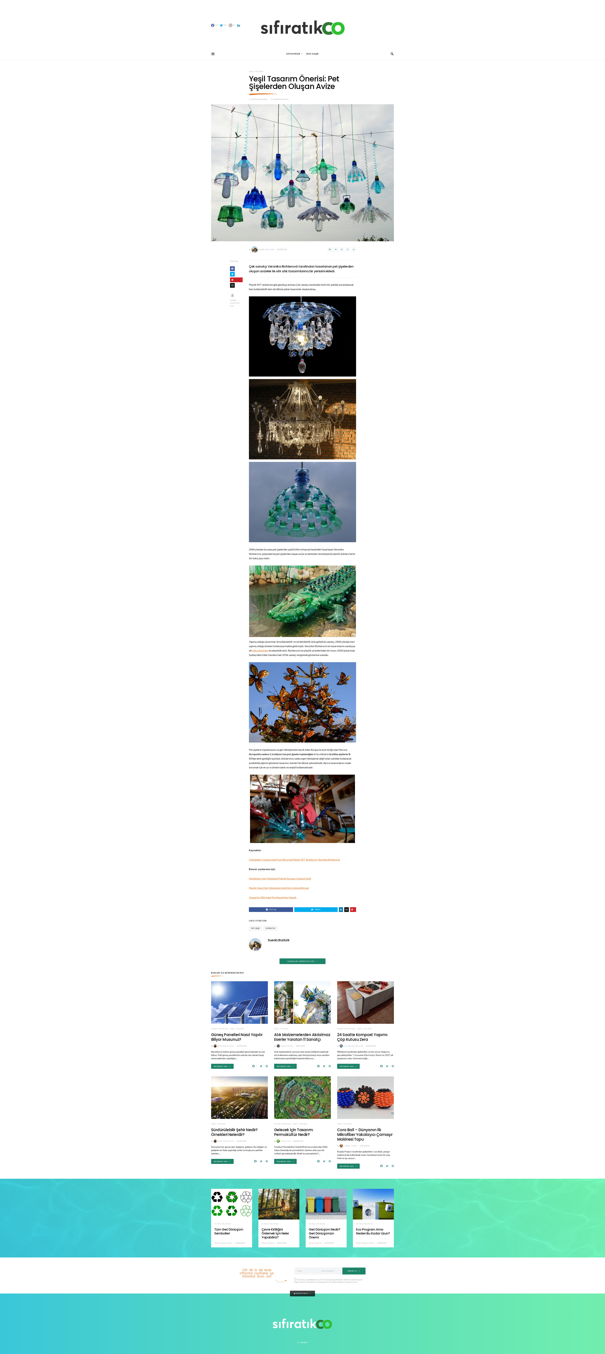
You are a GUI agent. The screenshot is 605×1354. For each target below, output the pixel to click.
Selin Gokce (286, 1046)
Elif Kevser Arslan (353, 1046)
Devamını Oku (221, 1066)
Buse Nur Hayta (225, 1046)
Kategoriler (293, 53)
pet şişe (255, 928)
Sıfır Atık (285, 1141)
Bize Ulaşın (312, 53)
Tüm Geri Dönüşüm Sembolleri (228, 1231)
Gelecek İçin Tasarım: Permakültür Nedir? (293, 1132)
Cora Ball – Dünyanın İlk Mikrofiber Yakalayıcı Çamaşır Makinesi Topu (365, 1134)
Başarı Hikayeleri (346, 1029)
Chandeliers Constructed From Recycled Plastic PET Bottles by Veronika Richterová (294, 859)
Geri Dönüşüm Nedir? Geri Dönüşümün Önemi (324, 1233)
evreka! (304, 1342)
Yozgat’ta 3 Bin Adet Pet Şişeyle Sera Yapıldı (272, 897)
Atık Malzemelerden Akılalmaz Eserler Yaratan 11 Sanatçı (302, 1037)
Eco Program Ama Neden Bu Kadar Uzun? (373, 1231)
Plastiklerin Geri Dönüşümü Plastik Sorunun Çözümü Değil (280, 878)
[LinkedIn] (238, 25)
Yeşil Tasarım (256, 71)
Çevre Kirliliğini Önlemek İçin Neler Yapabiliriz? (275, 1233)
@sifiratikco (301, 1293)
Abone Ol (352, 1271)
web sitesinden (260, 650)
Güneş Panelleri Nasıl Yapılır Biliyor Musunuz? (237, 1037)
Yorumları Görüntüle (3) (300, 961)
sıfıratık (270, 928)
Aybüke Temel (350, 1146)
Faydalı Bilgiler (219, 1029)
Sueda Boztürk (266, 249)
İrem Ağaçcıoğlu (223, 1243)
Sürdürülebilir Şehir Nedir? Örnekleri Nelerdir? (234, 1132)
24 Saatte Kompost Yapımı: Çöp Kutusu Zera (362, 1037)
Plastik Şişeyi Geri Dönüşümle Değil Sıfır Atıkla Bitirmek (279, 887)
